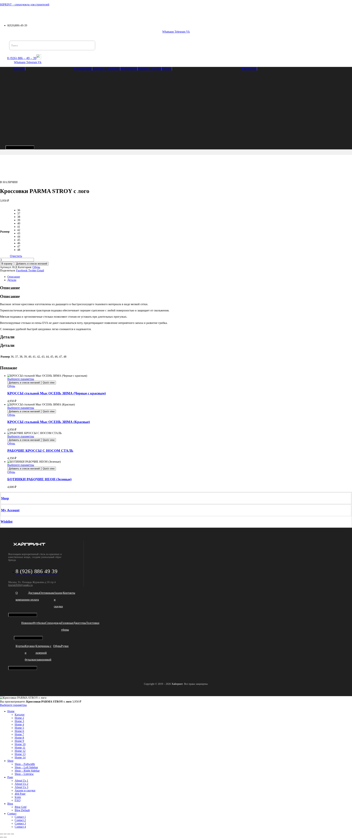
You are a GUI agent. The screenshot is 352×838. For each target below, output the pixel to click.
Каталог (8, 13)
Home (10, 711)
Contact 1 (20, 816)
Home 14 (20, 757)
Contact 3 (20, 823)
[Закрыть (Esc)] (12, 834)
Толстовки (92, 622)
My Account (10, 510)
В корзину (6, 263)
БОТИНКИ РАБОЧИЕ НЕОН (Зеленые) (39, 479)
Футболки (39, 622)
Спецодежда (53, 622)
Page (10, 777)
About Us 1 (21, 780)
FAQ (18, 800)
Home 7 (19, 734)
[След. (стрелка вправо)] (5, 837)
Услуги (120, 13)
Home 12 (20, 750)
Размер (5, 231)
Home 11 (20, 747)
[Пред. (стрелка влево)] (1, 837)
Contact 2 (20, 820)
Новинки (27, 622)
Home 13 (20, 754)
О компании (28, 13)
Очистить (16, 256)
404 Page (20, 793)
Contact (11, 813)
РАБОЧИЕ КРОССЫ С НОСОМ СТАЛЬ (40, 451)
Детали (11, 280)
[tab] (179, 276)
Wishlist (6, 521)
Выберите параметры (20, 379)
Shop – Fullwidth (25, 764)
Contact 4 (20, 826)
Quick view (48, 382)
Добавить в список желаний (31, 263)
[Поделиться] (8, 834)
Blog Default (22, 810)
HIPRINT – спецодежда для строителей (24, 4)
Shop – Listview (24, 773)
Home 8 (19, 737)
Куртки (20, 646)
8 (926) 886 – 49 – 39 (21, 58)
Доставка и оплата (52, 13)
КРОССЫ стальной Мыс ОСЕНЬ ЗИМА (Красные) (48, 422)
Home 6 (19, 731)
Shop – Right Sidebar (27, 770)
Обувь (36, 267)
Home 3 (19, 721)
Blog (10, 803)
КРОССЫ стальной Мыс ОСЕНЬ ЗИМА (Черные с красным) (56, 393)
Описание (13, 276)
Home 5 (19, 727)
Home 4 (19, 724)
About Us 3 (21, 787)
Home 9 (19, 741)
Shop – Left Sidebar (26, 767)
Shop (5, 498)
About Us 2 (21, 783)
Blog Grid (20, 806)
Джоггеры (79, 622)
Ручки (65, 646)
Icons (18, 797)
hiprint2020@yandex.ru (20, 585)
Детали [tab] (7, 337)
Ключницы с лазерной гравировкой (43, 652)
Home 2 (19, 717)
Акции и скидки (99, 13)
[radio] (19, 210)
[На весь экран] (5, 834)
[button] (8, 13)
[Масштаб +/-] (1, 834)
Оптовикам (77, 13)
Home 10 (20, 744)
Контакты (138, 13)
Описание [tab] (10, 287)
